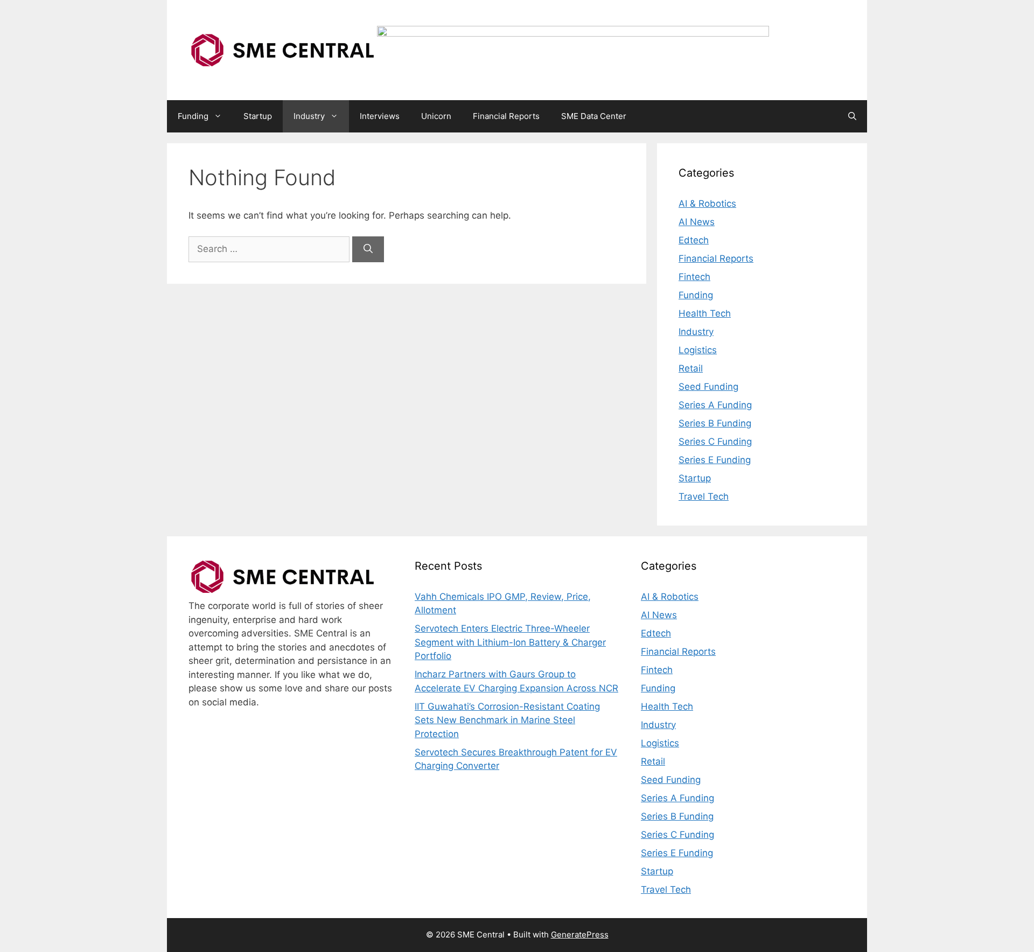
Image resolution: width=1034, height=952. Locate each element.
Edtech (694, 240)
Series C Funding (715, 441)
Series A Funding (715, 405)
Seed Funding (708, 386)
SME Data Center (593, 116)
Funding (193, 116)
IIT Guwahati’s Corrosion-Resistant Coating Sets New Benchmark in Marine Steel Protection (507, 720)
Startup (257, 116)
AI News (697, 221)
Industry (309, 116)
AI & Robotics (707, 203)
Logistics (698, 350)
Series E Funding (715, 459)
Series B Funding (715, 423)
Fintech (694, 276)
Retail (691, 368)
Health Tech (705, 313)
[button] (852, 116)
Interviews (380, 116)
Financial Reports (506, 116)
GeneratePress (580, 934)
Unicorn (436, 116)
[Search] (368, 249)
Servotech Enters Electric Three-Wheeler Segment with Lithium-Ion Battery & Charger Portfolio (510, 642)
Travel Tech (704, 496)
